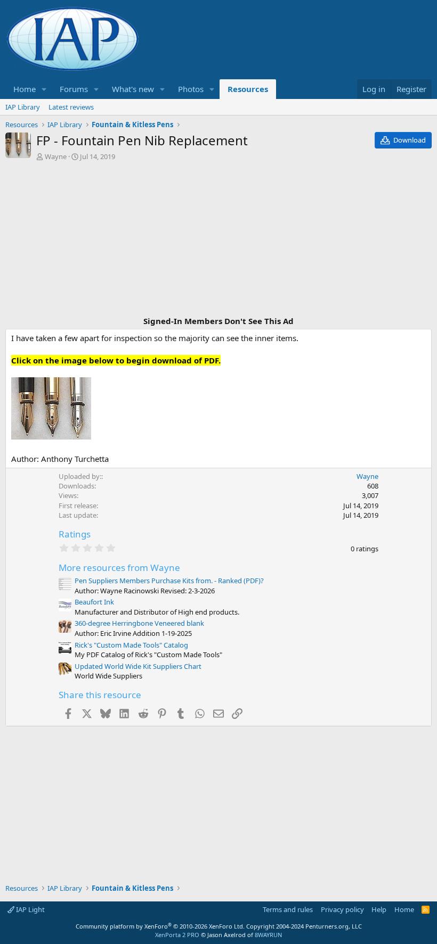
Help (378, 909)
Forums (74, 89)
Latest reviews (71, 107)
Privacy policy (342, 909)
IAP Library (22, 107)
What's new (133, 89)
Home (24, 89)
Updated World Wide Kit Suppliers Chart (138, 666)
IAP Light (29, 909)
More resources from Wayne (119, 567)
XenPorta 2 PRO (177, 935)
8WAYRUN (268, 935)
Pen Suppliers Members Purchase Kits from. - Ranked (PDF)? (169, 580)
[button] (44, 89)
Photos (191, 89)
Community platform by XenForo (160, 926)
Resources (248, 89)
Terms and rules (288, 909)
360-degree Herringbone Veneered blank (139, 623)
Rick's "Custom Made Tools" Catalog (131, 645)
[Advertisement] (218, 239)
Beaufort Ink (94, 602)
